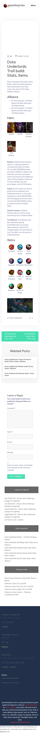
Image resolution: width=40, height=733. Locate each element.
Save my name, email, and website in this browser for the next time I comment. (20, 467)
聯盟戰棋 (5, 647)
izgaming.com (5, 729)
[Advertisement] (20, 39)
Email (9, 442)
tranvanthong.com (29, 727)
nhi (11, 56)
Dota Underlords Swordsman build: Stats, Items (11, 336)
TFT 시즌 (5, 642)
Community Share (31, 705)
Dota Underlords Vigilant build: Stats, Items (29, 336)
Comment (11, 408)
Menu (33, 5)
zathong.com (18, 727)
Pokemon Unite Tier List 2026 (15, 583)
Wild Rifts (6, 655)
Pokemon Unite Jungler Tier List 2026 (18, 589)
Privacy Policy (24, 722)
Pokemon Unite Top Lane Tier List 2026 (19, 586)
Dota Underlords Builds (10, 678)
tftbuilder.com (5, 732)
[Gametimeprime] (15, 5)
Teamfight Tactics (10, 634)
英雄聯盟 (5, 627)
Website (10, 452)
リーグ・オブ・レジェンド (11, 618)
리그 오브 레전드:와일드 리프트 (13, 662)
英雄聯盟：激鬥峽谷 (9, 667)
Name (10, 432)
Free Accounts (10, 707)
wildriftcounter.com (29, 729)
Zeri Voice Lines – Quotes (14, 520)
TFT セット (6, 638)
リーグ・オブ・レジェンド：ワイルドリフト (18, 658)
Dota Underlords (16, 318)
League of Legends (11, 614)
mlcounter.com (16, 729)
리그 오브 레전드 (8, 622)
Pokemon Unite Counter (10, 683)
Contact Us (14, 722)
